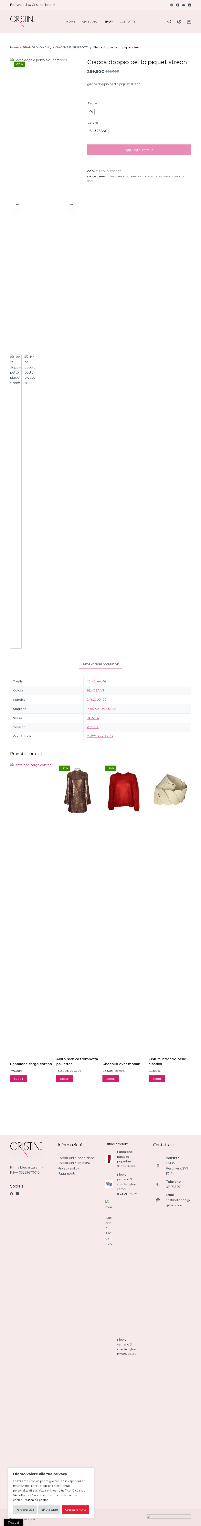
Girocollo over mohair (121, 1064)
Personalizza (25, 1509)
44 (99, 681)
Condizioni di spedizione (76, 1158)
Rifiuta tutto (49, 1509)
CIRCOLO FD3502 (100, 736)
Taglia (92, 103)
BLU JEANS (95, 690)
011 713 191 (173, 1187)
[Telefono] (189, 5)
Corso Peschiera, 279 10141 (177, 1168)
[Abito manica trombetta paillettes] (77, 791)
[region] (51, 1493)
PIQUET (93, 727)
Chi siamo (89, 21)
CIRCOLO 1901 (97, 699)
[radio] (91, 112)
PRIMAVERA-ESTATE (102, 709)
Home (70, 21)
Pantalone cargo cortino (31, 1064)
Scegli (18, 1079)
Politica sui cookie (36, 1500)
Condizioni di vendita (74, 1163)
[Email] (183, 5)
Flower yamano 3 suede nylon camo (126, 1182)
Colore (93, 122)
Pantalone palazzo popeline (125, 1156)
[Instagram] (177, 5)
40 (88, 681)
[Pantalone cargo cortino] (31, 910)
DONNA (93, 718)
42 (94, 681)
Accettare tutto (75, 1509)
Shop (108, 21)
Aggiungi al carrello (139, 150)
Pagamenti (66, 1173)
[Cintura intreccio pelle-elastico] (170, 791)
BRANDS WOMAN (157, 176)
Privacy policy (68, 1168)
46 (104, 681)
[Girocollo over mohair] (123, 792)
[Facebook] (171, 5)
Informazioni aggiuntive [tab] (100, 664)
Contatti (127, 21)
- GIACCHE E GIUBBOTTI (125, 176)
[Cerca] (169, 22)
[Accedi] (179, 22)
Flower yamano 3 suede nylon (126, 1344)
